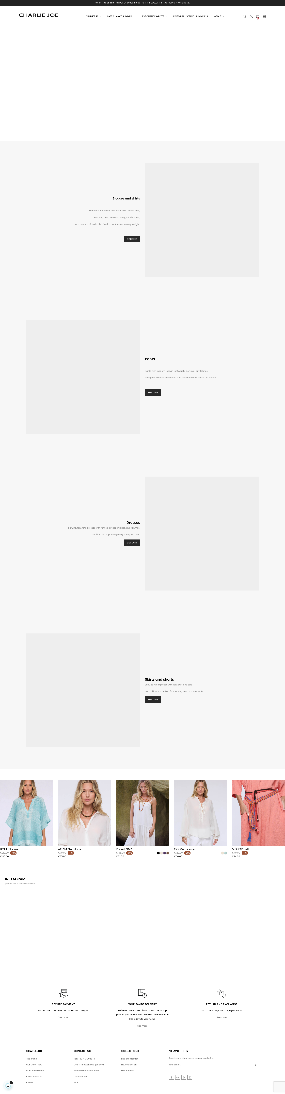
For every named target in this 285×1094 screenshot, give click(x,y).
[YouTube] (177, 1077)
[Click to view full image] (27, 910)
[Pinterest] (184, 1077)
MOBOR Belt (240, 849)
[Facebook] (171, 1077)
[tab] (2, 775)
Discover (132, 239)
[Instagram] (190, 1077)
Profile (29, 1083)
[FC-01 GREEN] (225, 853)
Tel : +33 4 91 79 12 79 (84, 1059)
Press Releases (34, 1077)
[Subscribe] (255, 1065)
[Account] (251, 16)
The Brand (31, 1059)
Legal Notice (80, 1077)
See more (63, 1017)
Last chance (127, 1071)
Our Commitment (35, 1071)
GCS (76, 1083)
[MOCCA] (167, 853)
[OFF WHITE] (161, 853)
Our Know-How (34, 1065)
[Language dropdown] (264, 16)
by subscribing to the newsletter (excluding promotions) (142, 3)
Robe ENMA (124, 849)
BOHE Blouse (9, 849)
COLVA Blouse (184, 849)
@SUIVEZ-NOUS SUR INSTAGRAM (20, 883)
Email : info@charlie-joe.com (89, 1065)
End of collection (129, 1059)
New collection (129, 1065)
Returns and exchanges (86, 1071)
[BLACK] (158, 853)
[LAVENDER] (164, 853)
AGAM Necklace (69, 849)
